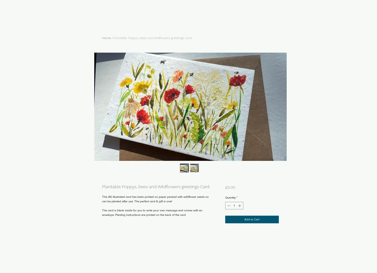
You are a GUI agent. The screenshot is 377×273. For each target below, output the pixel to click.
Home (106, 38)
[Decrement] (228, 205)
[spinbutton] (234, 205)
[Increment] (240, 205)
